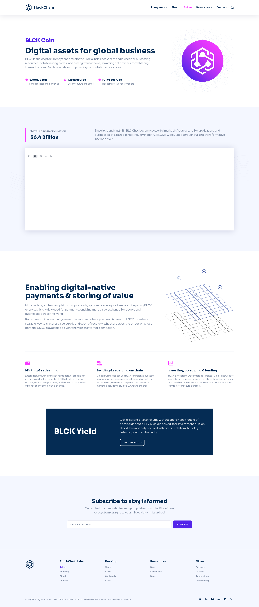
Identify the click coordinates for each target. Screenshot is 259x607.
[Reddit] (218, 599)
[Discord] (200, 599)
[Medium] (212, 599)
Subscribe (183, 524)
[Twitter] (231, 599)
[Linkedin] (206, 599)
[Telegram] (225, 599)
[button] (232, 7)
